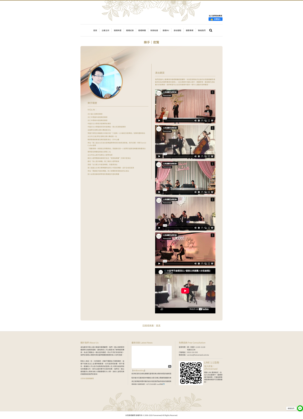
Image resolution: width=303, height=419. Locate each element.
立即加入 (215, 19)
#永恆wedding (138, 370)
